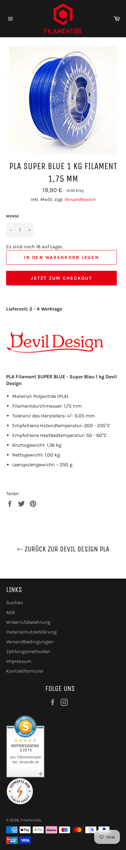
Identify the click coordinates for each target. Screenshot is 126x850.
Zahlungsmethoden (28, 651)
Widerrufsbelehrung (28, 622)
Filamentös (30, 820)
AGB (10, 612)
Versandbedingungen (30, 642)
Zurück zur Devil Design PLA (66, 549)
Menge (12, 216)
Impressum (18, 661)
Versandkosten (80, 199)
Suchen (14, 602)
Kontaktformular (25, 671)
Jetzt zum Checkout (61, 278)
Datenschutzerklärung (31, 632)
